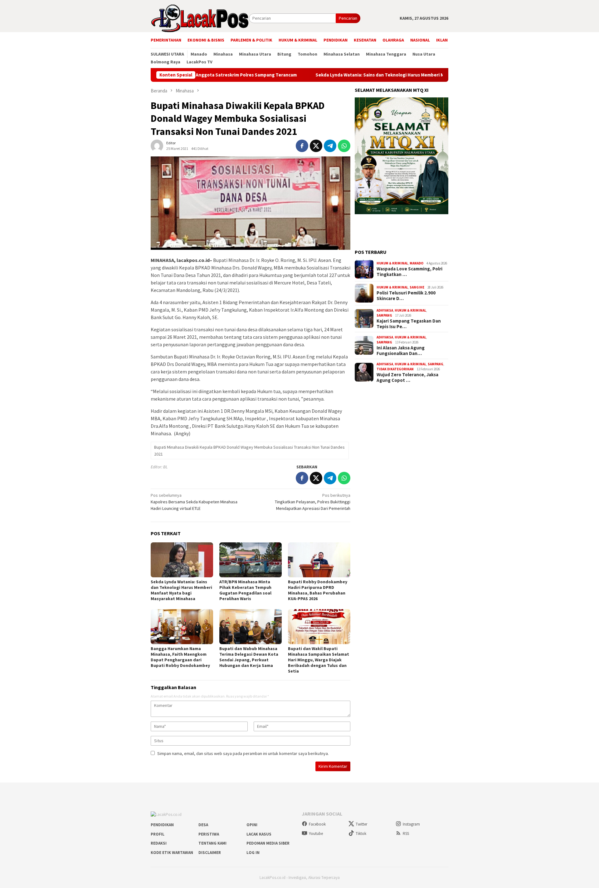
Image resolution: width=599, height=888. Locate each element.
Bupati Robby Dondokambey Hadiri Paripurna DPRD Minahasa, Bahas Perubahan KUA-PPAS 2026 (317, 590)
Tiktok (361, 833)
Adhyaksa (385, 310)
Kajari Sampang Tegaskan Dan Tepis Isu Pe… (409, 323)
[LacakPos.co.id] (200, 18)
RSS (406, 833)
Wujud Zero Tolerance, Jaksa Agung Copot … (407, 377)
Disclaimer (209, 852)
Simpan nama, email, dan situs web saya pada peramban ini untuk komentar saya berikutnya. (243, 753)
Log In (253, 852)
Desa (203, 824)
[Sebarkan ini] (302, 146)
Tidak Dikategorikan (395, 369)
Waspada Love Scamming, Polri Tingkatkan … (409, 271)
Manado (416, 263)
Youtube (316, 833)
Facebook (317, 824)
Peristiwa (208, 834)
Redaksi (159, 843)
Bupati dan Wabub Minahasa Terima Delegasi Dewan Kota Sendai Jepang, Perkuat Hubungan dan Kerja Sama (248, 657)
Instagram (411, 824)
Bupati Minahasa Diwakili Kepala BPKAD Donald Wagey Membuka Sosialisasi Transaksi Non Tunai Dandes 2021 (249, 450)
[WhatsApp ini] (344, 146)
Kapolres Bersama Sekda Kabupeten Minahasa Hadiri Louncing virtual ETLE (194, 501)
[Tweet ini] (316, 146)
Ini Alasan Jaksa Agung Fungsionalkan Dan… (401, 350)
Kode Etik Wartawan (172, 852)
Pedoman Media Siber (268, 843)
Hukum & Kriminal (392, 263)
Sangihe (417, 287)
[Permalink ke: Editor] (157, 145)
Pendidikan (162, 824)
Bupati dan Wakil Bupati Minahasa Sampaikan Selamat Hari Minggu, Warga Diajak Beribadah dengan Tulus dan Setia (318, 660)
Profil (157, 834)
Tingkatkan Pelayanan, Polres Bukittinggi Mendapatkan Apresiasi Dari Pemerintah (312, 501)
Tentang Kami (212, 843)
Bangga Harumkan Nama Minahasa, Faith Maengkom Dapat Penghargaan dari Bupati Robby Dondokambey (180, 657)
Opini (251, 824)
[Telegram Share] (330, 146)
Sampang (384, 315)
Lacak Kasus (258, 834)
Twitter (361, 824)
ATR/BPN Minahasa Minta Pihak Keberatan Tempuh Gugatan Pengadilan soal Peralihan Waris (245, 590)
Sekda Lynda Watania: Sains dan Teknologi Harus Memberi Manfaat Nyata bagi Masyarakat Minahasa (381, 75)
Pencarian (348, 18)
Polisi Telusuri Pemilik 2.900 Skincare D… (406, 295)
